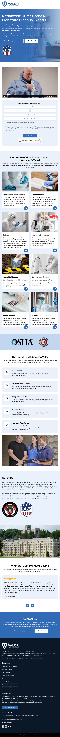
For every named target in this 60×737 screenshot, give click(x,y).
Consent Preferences (34, 735)
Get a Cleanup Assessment (12, 41)
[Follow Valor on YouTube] (9, 726)
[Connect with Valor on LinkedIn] (6, 726)
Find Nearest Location (10, 707)
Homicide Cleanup (10, 277)
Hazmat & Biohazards (40, 235)
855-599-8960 (31, 41)
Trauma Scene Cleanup (41, 315)
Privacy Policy (24, 735)
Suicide (6, 235)
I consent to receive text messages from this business (20, 122)
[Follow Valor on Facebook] (3, 726)
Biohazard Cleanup (7, 669)
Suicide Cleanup (6, 685)
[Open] (56, 4)
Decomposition (38, 194)
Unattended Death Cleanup (14, 194)
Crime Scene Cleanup (40, 277)
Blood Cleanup (9, 315)
